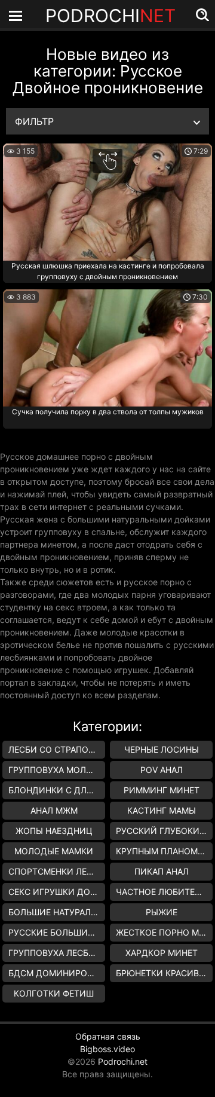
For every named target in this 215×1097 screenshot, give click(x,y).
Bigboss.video (107, 1049)
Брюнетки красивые (163, 973)
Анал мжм (54, 810)
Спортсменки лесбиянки (56, 871)
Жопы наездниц (54, 831)
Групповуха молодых (56, 770)
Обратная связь (107, 1036)
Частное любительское (164, 892)
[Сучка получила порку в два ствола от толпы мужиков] (107, 348)
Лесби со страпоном (56, 749)
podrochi (110, 15)
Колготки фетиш (54, 993)
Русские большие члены (56, 932)
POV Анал (161, 770)
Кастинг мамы (161, 810)
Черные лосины (161, 749)
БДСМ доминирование (56, 973)
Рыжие (161, 912)
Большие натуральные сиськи (56, 912)
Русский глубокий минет (164, 831)
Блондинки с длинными (56, 790)
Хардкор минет (161, 953)
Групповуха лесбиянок (56, 953)
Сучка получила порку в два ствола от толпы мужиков (108, 411)
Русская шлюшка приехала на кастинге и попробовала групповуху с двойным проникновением (107, 271)
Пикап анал (161, 871)
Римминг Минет (161, 790)
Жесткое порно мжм (164, 932)
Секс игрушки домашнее (56, 892)
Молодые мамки (53, 851)
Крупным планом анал (164, 851)
